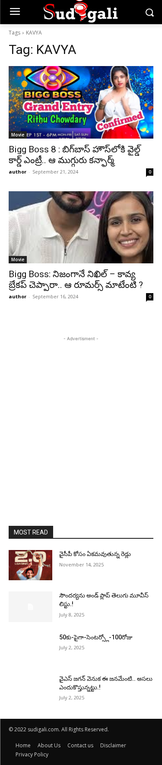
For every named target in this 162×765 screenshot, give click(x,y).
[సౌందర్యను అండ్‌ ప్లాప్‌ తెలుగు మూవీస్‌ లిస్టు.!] (30, 606)
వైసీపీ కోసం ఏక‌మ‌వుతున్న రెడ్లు (95, 553)
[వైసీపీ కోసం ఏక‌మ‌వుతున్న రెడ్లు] (30, 565)
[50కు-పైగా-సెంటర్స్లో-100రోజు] (30, 648)
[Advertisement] (81, 424)
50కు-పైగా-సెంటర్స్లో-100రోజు (96, 637)
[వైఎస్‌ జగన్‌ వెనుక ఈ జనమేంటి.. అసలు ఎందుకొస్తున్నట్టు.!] (30, 690)
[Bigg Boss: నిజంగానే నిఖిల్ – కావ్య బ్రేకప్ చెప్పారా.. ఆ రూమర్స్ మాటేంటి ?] (81, 227)
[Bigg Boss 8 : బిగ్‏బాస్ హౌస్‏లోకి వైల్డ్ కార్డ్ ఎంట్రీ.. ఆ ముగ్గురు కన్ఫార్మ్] (81, 102)
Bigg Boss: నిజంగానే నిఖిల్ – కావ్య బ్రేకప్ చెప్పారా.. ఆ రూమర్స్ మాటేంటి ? (76, 279)
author (17, 171)
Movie (17, 135)
